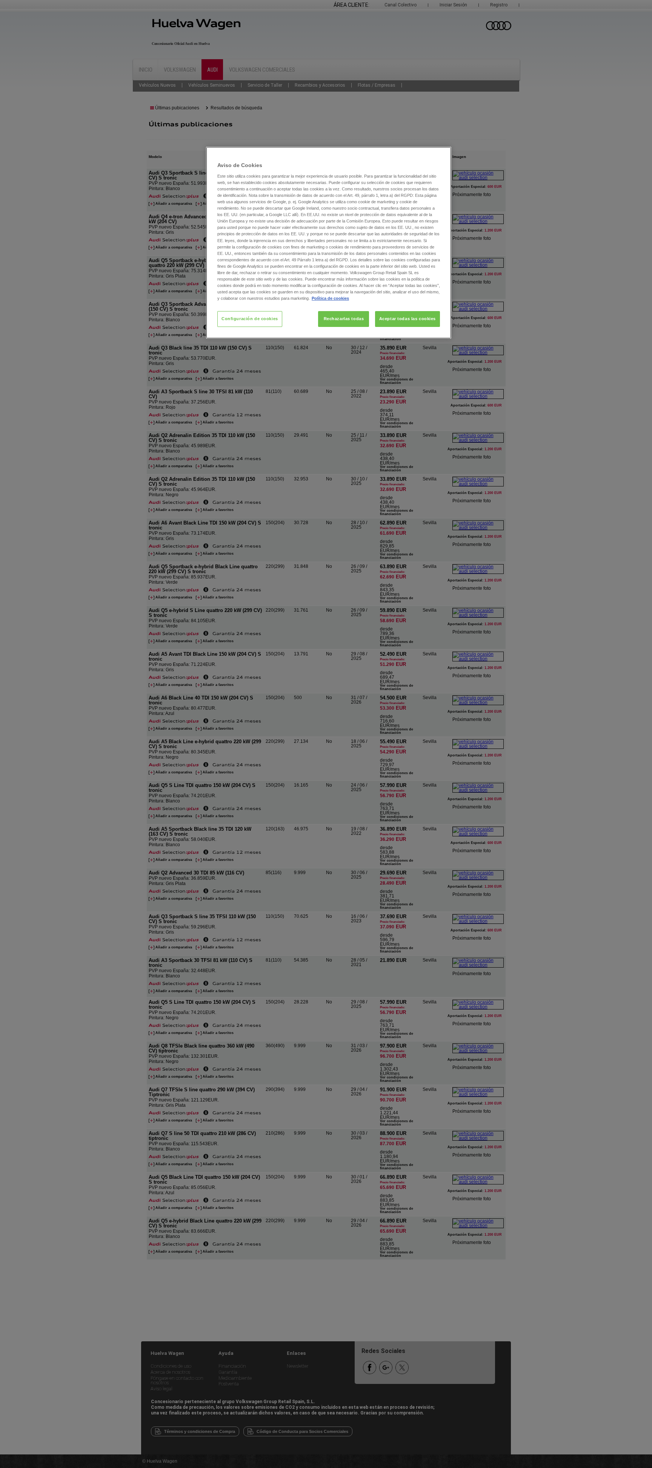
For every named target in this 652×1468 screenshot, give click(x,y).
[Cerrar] (440, 155)
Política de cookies (330, 298)
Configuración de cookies (249, 318)
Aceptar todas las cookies (407, 318)
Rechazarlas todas (344, 318)
